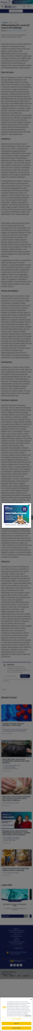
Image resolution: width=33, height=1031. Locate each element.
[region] (16, 1014)
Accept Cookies (16, 1028)
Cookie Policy (28, 1015)
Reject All (16, 1023)
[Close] (31, 999)
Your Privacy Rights (16, 1019)
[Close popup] (29, 505)
